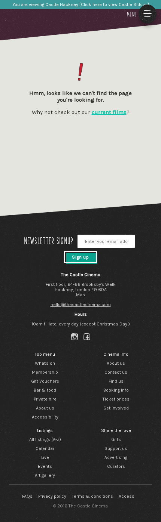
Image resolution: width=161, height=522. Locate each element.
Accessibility (45, 417)
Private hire (45, 399)
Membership (45, 372)
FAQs (27, 496)
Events (45, 466)
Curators (116, 466)
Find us (116, 381)
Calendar (45, 448)
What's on (45, 363)
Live (45, 457)
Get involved (116, 408)
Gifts (116, 439)
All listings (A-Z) (45, 439)
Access (126, 496)
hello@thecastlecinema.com (81, 304)
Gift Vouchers (45, 381)
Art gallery (45, 475)
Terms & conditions (92, 496)
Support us (115, 448)
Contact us (115, 372)
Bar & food (45, 390)
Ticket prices (116, 399)
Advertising (115, 457)
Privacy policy (52, 496)
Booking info (116, 390)
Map (80, 294)
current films (109, 112)
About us (45, 408)
